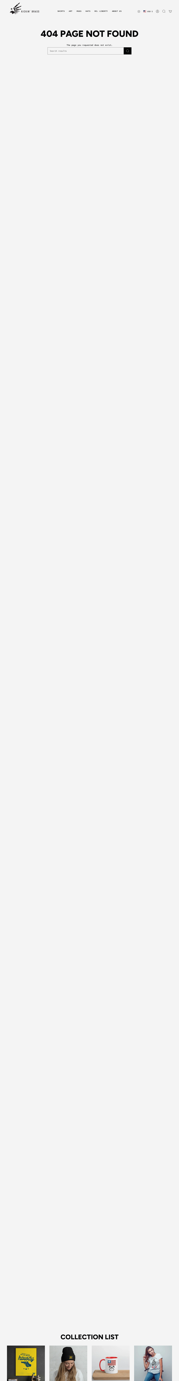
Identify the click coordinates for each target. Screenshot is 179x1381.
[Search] (127, 50)
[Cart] (170, 11)
